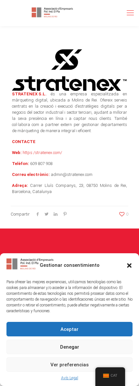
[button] (129, 265)
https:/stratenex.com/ (42, 152)
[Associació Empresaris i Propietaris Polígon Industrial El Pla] (53, 13)
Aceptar (69, 329)
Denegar (69, 347)
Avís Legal (69, 378)
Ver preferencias (69, 365)
